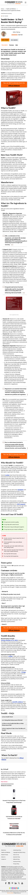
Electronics (3, 850)
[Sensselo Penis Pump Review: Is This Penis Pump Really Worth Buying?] (14, 798)
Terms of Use (16, 854)
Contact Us (3, 859)
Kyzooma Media (10, 893)
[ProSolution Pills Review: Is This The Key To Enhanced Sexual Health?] (14, 830)
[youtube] (22, 883)
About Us (3, 857)
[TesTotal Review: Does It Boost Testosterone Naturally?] (14, 814)
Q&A (16, 45)
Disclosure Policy (17, 861)
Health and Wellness (11, 9)
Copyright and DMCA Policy (19, 852)
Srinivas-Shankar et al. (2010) (9, 640)
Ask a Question (14, 40)
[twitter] (19, 883)
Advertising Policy (17, 850)
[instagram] (9, 883)
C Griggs (23, 672)
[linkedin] (16, 883)
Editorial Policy (16, 859)
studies (7, 475)
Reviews (11, 45)
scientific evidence (17, 702)
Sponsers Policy (16, 857)
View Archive (5, 781)
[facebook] (6, 883)
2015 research (21, 504)
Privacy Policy (16, 863)
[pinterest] (12, 883)
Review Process (4, 854)
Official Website (14, 86)
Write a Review (5, 40)
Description (5, 45)
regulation (20, 489)
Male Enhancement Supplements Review (10, 10)
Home (2, 9)
